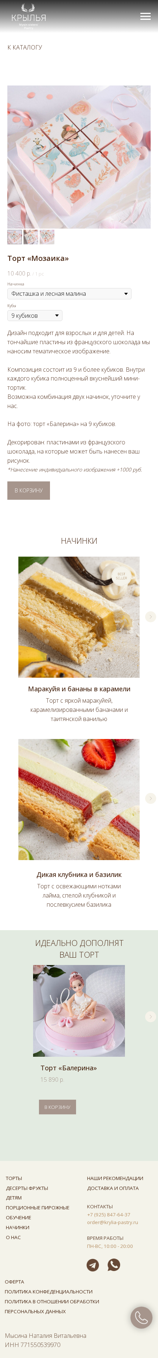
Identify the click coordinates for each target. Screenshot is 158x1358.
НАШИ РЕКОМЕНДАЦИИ (115, 1178)
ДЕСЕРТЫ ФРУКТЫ (27, 1188)
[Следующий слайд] (150, 616)
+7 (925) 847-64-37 (108, 1214)
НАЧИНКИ (17, 1227)
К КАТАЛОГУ (24, 47)
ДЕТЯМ (14, 1197)
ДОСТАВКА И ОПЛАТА (113, 1188)
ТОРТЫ (14, 1178)
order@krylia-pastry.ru (112, 1222)
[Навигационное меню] (145, 16)
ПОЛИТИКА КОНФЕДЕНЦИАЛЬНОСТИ (49, 1291)
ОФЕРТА (14, 1281)
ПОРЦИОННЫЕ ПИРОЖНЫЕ (37, 1207)
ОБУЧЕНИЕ (18, 1217)
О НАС (13, 1237)
